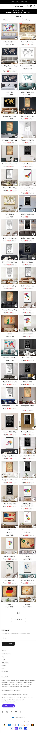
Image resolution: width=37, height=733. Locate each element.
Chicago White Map (9, 188)
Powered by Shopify (24, 721)
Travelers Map (9, 214)
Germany (9, 604)
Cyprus (27, 604)
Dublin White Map (27, 286)
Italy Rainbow (27, 310)
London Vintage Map (9, 164)
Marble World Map (9, 116)
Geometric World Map (27, 66)
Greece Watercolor (27, 580)
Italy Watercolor (9, 580)
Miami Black (27, 382)
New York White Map (9, 262)
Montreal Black (27, 262)
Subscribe (8, 643)
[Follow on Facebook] (2, 712)
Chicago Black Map (27, 432)
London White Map (9, 286)
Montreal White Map (9, 382)
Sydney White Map (9, 238)
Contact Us (5, 671)
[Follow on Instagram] (7, 712)
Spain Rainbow (9, 556)
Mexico (27, 556)
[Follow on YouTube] (16, 712)
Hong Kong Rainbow (9, 456)
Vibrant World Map (27, 92)
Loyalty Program (6, 654)
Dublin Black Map (10, 504)
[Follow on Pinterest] (11, 712)
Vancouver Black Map (27, 456)
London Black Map (27, 164)
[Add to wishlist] (15, 38)
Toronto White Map (27, 140)
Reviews (4, 665)
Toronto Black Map (27, 214)
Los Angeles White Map (9, 406)
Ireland (9, 334)
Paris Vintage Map (27, 116)
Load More (18, 620)
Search (3, 668)
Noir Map (9, 92)
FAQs (3, 660)
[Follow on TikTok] (20, 712)
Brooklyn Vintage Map (9, 310)
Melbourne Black (27, 480)
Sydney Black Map (27, 238)
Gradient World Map (9, 358)
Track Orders (5, 662)
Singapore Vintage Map (9, 480)
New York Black (27, 358)
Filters (6, 20)
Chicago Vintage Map (9, 140)
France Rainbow (27, 334)
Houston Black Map (9, 432)
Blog (3, 657)
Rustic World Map (27, 42)
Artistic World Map (9, 42)
